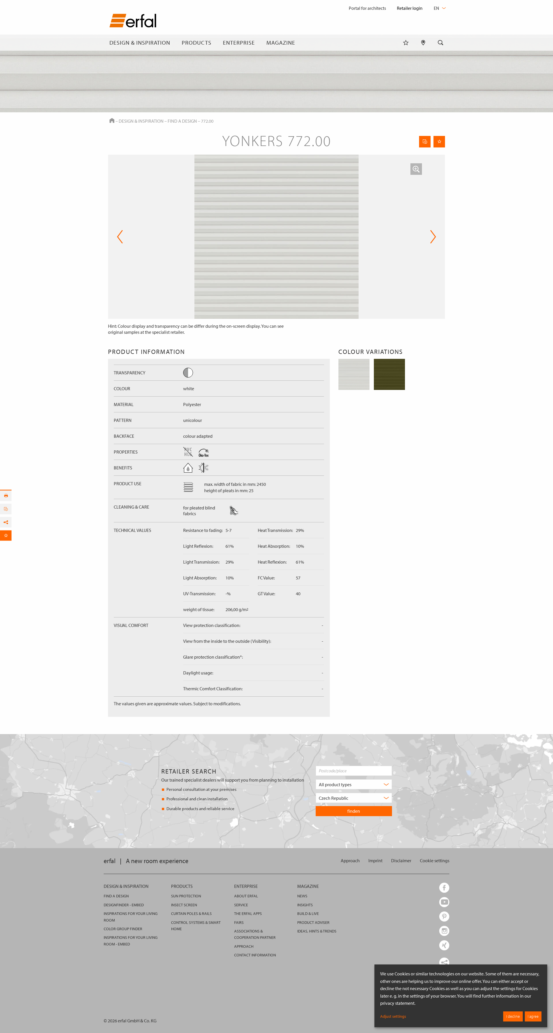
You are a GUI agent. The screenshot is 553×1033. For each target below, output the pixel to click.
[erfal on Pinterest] (444, 916)
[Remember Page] (439, 141)
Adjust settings (393, 1016)
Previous (120, 237)
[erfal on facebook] (444, 888)
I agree (533, 1016)
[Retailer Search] (423, 43)
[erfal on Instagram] (444, 931)
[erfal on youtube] (444, 902)
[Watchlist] (405, 43)
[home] (132, 22)
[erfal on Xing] (444, 945)
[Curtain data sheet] (425, 141)
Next (431, 237)
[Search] (440, 43)
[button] (416, 169)
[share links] (444, 963)
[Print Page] (6, 495)
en (437, 8)
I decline (513, 1016)
